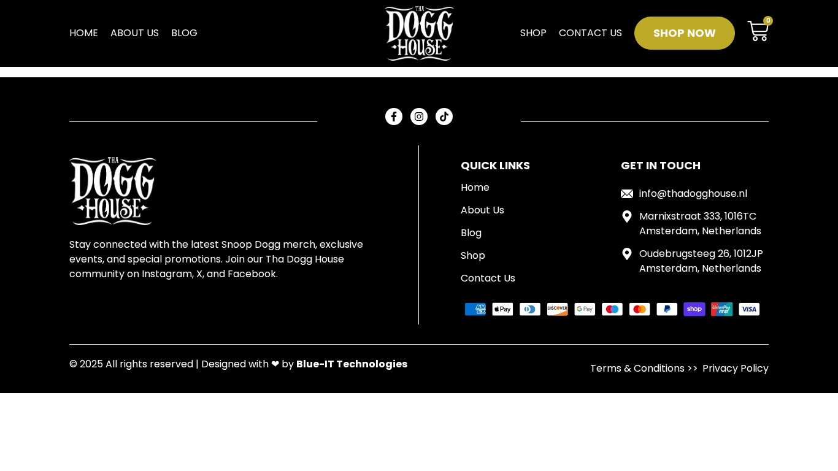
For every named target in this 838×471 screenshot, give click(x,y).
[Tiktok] (444, 116)
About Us (134, 33)
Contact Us (590, 33)
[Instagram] (419, 116)
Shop (533, 33)
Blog (184, 33)
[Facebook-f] (393, 116)
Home (83, 33)
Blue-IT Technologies (351, 364)
